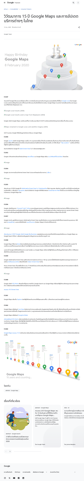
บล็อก (48, 173)
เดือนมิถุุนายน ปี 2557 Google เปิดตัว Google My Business (20, 234)
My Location (65, 143)
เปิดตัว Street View (25, 149)
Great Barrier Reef (54, 190)
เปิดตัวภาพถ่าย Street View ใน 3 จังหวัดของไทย (34, 189)
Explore (19, 299)
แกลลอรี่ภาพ (11, 222)
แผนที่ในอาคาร (31, 222)
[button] (79, 27)
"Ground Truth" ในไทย (23, 208)
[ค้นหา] (73, 3)
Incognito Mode (23, 315)
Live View (21, 309)
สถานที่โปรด (31, 157)
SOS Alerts (15, 284)
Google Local (66, 101)
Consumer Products (26, 9)
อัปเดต (18, 244)
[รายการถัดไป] (10, 451)
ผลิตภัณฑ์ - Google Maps (12, 390)
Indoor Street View (33, 262)
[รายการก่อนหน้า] (6, 451)
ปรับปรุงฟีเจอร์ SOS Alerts (11, 319)
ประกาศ (11, 141)
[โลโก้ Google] (7, 466)
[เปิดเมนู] (5, 3)
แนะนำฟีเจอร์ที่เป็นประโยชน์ (55, 157)
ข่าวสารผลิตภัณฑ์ (14, 9)
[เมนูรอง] (78, 3)
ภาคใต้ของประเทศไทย (13, 262)
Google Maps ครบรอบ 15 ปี (12, 333)
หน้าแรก (6, 9)
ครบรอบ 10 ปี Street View (11, 290)
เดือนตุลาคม (21, 190)
